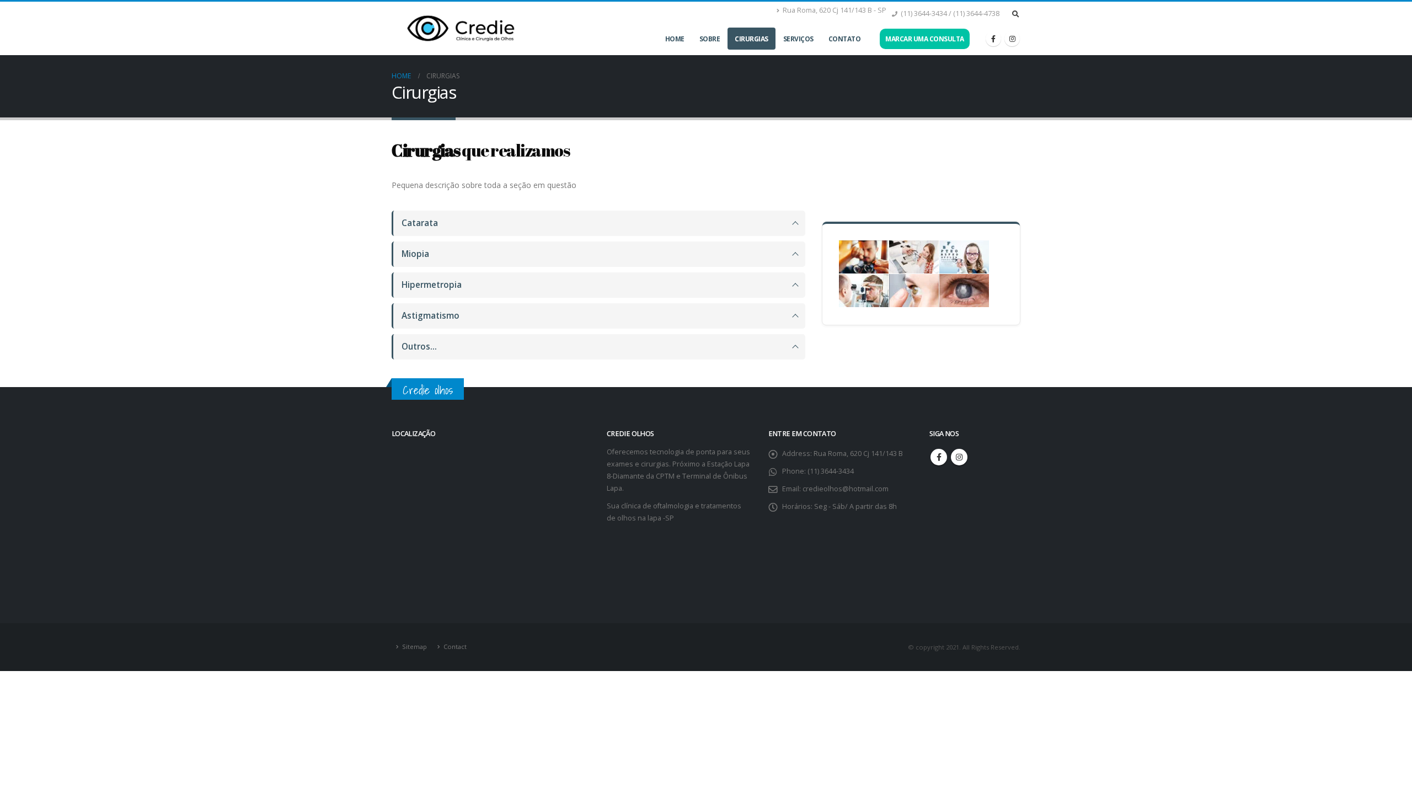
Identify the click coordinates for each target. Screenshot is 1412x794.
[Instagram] (1012, 38)
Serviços (798, 39)
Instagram (959, 457)
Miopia (415, 254)
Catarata (420, 223)
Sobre (709, 39)
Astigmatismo (430, 315)
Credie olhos (428, 390)
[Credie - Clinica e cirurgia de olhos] (461, 28)
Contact (455, 646)
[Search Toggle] (1015, 14)
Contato (844, 39)
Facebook (938, 457)
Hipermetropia (432, 285)
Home (674, 39)
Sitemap (414, 646)
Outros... (419, 346)
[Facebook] (993, 38)
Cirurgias (751, 39)
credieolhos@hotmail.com (846, 488)
